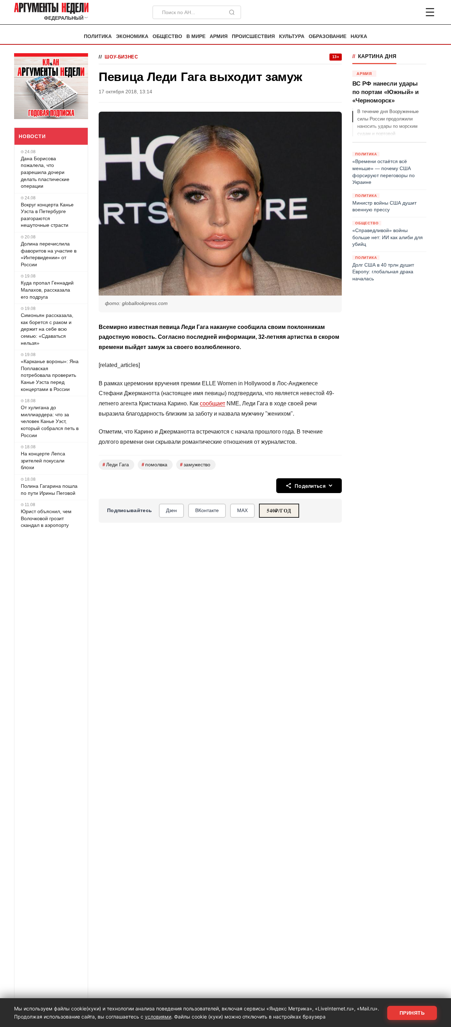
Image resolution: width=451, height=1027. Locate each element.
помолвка (154, 464)
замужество (195, 464)
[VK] (411, 12)
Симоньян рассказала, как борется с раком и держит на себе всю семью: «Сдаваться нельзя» (47, 329)
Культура (291, 36)
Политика (98, 36)
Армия (219, 36)
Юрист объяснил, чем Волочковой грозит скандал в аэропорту (46, 518)
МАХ (242, 510)
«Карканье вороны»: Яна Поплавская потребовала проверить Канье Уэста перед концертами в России (50, 375)
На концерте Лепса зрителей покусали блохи (43, 460)
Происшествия (253, 36)
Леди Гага (116, 464)
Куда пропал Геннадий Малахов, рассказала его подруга (47, 289)
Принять (412, 1013)
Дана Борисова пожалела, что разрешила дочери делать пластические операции (45, 172)
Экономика (132, 36)
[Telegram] (393, 12)
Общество (167, 36)
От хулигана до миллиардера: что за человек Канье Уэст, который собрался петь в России (50, 421)
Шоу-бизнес (121, 57)
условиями (158, 1017)
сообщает (212, 403)
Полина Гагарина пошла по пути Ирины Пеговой (49, 489)
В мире (195, 36)
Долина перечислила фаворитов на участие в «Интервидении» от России (48, 254)
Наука (359, 36)
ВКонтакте (207, 510)
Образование (327, 36)
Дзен (171, 510)
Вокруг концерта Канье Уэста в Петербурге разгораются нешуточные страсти (47, 215)
